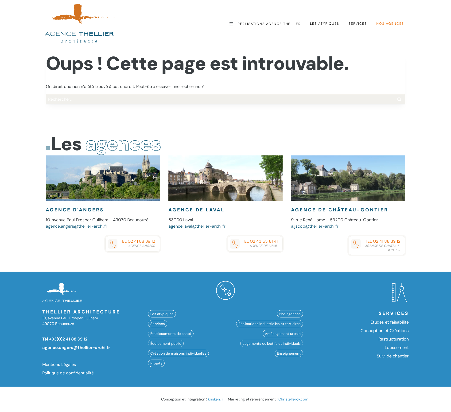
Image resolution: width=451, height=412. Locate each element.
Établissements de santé (170, 333)
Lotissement (397, 347)
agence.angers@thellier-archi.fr (76, 226)
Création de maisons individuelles (178, 353)
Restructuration (393, 339)
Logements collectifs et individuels (272, 343)
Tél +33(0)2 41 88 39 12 (64, 339)
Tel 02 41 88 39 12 (137, 243)
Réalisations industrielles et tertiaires (269, 323)
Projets (156, 363)
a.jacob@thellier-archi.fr (314, 226)
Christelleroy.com (293, 399)
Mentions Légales (59, 364)
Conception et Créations (385, 330)
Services (358, 23)
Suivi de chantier (393, 356)
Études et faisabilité (389, 322)
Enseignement (289, 353)
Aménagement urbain (283, 333)
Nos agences (390, 23)
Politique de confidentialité (68, 373)
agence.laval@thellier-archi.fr (197, 226)
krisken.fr (215, 399)
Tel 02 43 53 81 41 (260, 243)
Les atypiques (324, 23)
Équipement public (165, 343)
